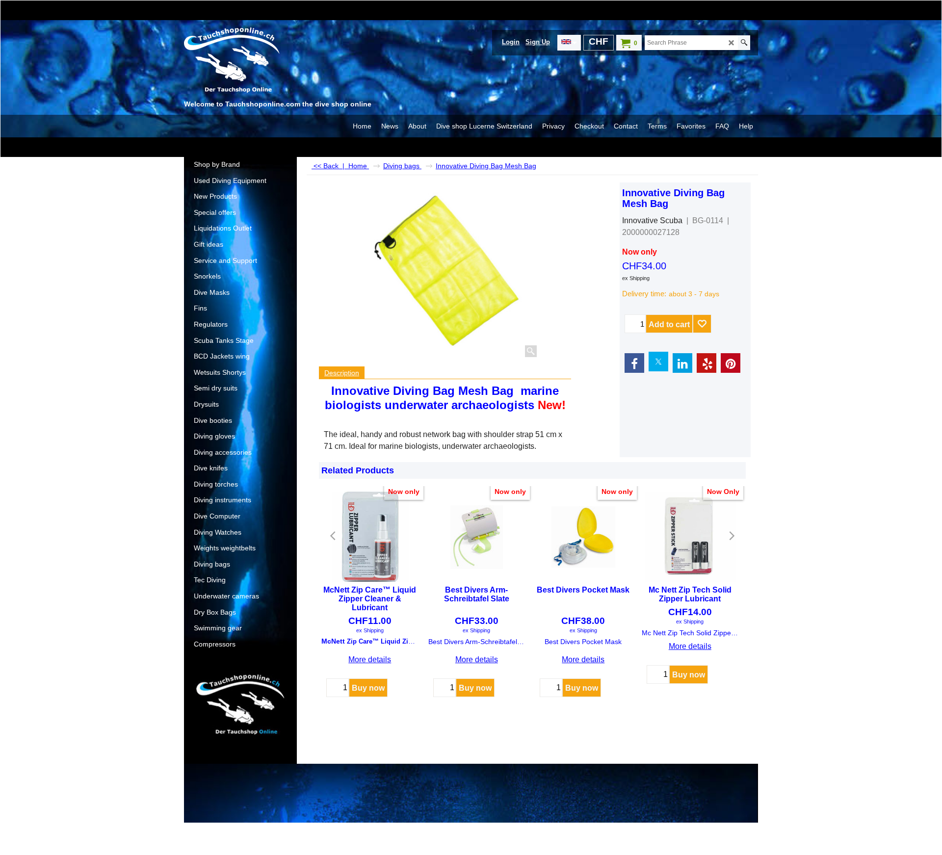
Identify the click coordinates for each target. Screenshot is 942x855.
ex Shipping (636, 278)
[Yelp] (706, 363)
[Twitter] (658, 361)
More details (369, 659)
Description (341, 373)
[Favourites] (702, 324)
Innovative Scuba (652, 220)
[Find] (744, 42)
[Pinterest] (730, 363)
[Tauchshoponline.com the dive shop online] (257, 62)
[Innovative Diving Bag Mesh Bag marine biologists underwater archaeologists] (447, 271)
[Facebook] (634, 363)
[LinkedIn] (682, 363)
